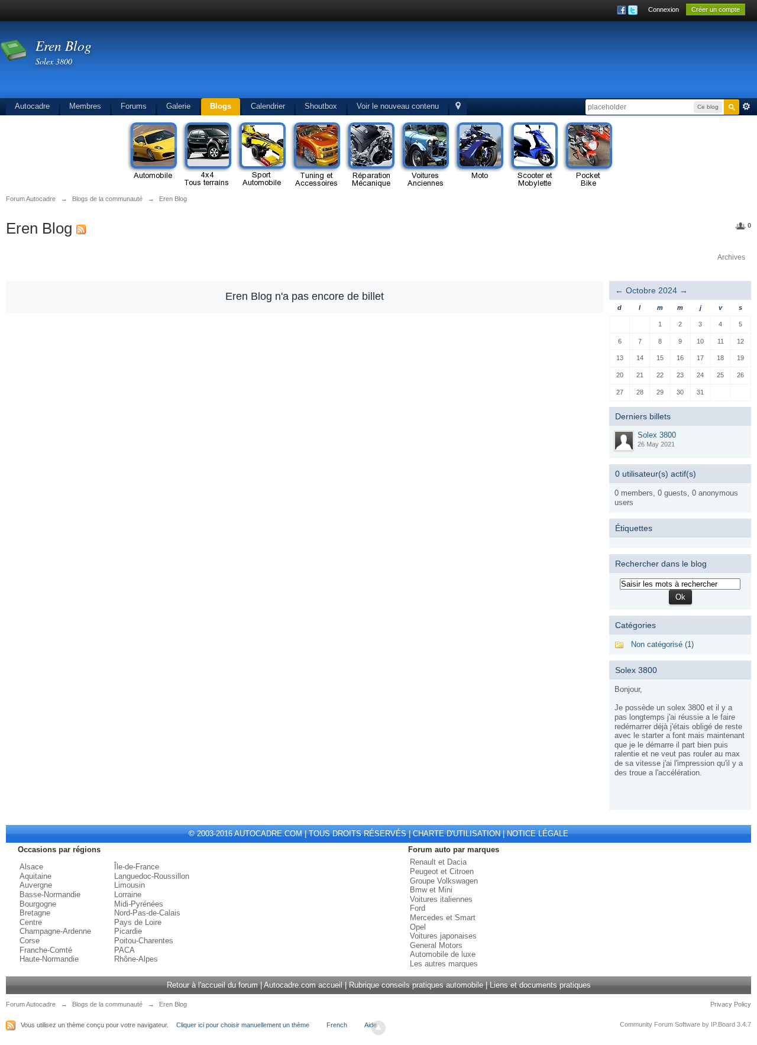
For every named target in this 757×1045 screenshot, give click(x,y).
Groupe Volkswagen (444, 880)
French (336, 1024)
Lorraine (127, 894)
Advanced (746, 106)
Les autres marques (444, 963)
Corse (30, 940)
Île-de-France (136, 866)
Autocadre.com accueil (303, 985)
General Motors (436, 945)
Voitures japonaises (443, 935)
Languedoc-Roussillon (151, 876)
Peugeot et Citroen (442, 871)
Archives (731, 257)
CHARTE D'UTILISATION (456, 833)
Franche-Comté (46, 950)
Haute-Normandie (49, 959)
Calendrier (268, 106)
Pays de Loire (137, 922)
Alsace (31, 866)
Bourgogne (38, 904)
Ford (417, 908)
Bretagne (35, 912)
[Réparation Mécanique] (370, 155)
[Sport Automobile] (261, 155)
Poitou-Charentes (143, 940)
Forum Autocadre (31, 1004)
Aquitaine (35, 876)
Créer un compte (715, 9)
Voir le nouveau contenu (398, 106)
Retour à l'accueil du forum (212, 985)
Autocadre (32, 106)
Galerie (178, 106)
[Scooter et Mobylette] (533, 155)
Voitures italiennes (441, 899)
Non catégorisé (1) (662, 644)
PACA (124, 950)
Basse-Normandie (50, 894)
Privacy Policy (730, 1004)
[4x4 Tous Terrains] (207, 155)
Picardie (128, 931)
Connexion (663, 9)
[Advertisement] (524, 62)
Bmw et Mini (431, 889)
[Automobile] (152, 155)
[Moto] (479, 155)
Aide (370, 1024)
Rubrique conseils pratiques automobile (416, 985)
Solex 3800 (657, 435)
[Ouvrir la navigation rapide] (458, 106)
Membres (85, 106)
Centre (31, 922)
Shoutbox (321, 106)
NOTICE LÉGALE (537, 833)
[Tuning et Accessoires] (315, 155)
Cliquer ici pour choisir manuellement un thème (242, 1024)
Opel (418, 927)
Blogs (220, 106)
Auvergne (36, 885)
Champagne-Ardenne (55, 931)
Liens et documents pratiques (540, 985)
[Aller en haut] (378, 1028)
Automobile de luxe (442, 954)
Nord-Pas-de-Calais (147, 912)
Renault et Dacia (438, 862)
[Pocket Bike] (587, 155)
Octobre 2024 (651, 290)
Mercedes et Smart (442, 917)
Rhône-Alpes (136, 959)
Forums (134, 106)
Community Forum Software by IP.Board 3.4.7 (685, 1024)
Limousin (129, 885)
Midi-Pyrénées (138, 904)
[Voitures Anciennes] (424, 155)
